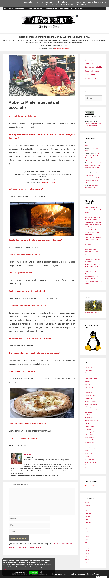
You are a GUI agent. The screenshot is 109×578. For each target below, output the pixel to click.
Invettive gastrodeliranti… (92, 404)
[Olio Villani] (93, 310)
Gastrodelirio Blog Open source (57, 8)
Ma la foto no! (88, 417)
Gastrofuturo (88, 390)
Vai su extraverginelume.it (92, 312)
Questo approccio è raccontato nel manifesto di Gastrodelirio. (65, 4)
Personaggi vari (89, 432)
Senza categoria (89, 459)
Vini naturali (88, 465)
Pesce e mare (89, 435)
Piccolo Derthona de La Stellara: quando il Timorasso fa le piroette (93, 232)
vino (95, 2)
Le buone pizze (89, 407)
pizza (104, 2)
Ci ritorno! (87, 376)
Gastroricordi (88, 393)
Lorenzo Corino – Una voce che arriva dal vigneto (93, 180)
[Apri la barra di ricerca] (103, 8)
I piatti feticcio (88, 398)
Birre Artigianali (89, 373)
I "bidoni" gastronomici (91, 395)
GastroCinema (89, 387)
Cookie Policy (76, 8)
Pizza (86, 451)
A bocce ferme (89, 367)
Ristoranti (87, 456)
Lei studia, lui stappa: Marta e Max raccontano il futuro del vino (93, 266)
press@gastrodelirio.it (62, 48)
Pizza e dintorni (89, 453)
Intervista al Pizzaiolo (91, 401)
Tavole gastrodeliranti (91, 462)
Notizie (87, 423)
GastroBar (87, 384)
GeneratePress (93, 574)
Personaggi (88, 429)
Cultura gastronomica (91, 378)
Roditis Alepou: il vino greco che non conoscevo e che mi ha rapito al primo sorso (93, 225)
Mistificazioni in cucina (91, 420)
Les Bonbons (88, 415)
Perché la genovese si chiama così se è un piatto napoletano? (92, 259)
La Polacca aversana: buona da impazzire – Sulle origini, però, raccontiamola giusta (93, 217)
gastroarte (87, 381)
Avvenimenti (88, 370)
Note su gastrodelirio (34, 8)
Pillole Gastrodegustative (92, 448)
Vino (86, 467)
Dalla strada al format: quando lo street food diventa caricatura (93, 210)
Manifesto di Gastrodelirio (14, 8)
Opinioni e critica (89, 426)
